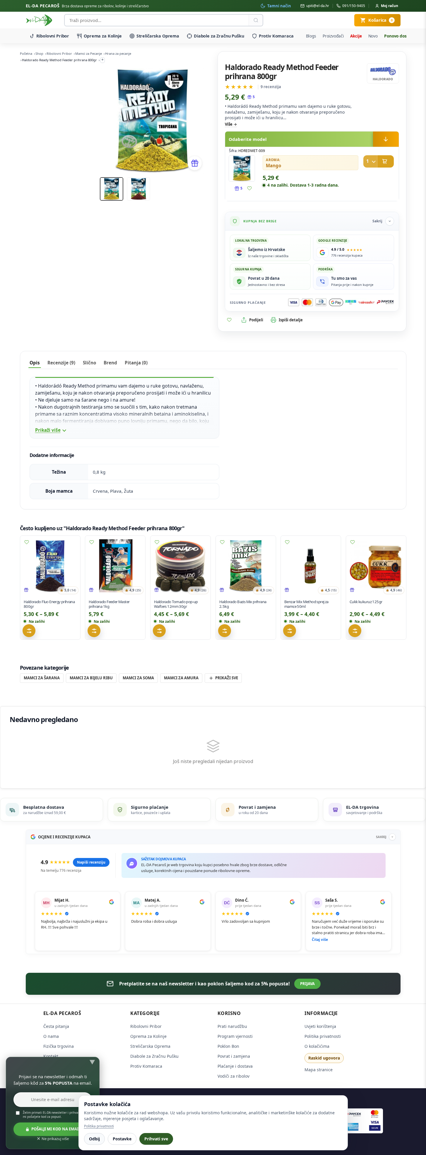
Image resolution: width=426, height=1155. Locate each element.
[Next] (193, 121)
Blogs (311, 36)
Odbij (94, 1139)
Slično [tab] (89, 363)
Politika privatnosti (322, 1036)
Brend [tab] (110, 363)
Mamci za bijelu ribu (91, 677)
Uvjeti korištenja (320, 1026)
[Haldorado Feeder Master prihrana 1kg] (115, 565)
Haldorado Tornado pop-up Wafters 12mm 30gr (176, 604)
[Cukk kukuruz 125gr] (376, 565)
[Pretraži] (256, 20)
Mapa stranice (318, 1069)
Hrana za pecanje (118, 53)
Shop (39, 53)
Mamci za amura (181, 677)
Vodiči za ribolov (233, 1076)
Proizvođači (333, 36)
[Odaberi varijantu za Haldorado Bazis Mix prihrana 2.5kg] (224, 630)
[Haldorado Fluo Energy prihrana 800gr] (50, 565)
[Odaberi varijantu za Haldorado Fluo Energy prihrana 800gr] (29, 630)
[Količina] (370, 161)
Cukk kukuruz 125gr (366, 601)
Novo (373, 36)
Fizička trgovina (58, 1046)
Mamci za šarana (42, 677)
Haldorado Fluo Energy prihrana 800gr (49, 604)
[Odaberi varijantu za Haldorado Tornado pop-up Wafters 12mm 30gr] (159, 630)
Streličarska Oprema (157, 36)
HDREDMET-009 (251, 150)
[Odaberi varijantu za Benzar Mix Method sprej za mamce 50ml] (289, 630)
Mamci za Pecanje (88, 53)
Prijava (307, 983)
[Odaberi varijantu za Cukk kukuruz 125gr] (354, 630)
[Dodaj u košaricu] (378, 161)
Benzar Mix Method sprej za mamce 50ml (306, 604)
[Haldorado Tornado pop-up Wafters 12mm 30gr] (180, 565)
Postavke (122, 1139)
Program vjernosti (235, 1036)
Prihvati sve (156, 1139)
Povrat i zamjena (234, 1056)
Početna (26, 53)
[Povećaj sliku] (242, 168)
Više (228, 124)
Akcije (356, 36)
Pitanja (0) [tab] (136, 363)
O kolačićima (316, 1046)
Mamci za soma (138, 677)
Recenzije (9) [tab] (61, 363)
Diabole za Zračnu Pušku (219, 36)
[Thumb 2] (138, 189)
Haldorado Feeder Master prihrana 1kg (109, 604)
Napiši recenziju (91, 862)
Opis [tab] (35, 363)
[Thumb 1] (111, 189)
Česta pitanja (56, 1026)
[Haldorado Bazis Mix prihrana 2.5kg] (245, 565)
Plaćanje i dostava (235, 1066)
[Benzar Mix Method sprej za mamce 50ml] (310, 565)
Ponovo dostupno (401, 36)
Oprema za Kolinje (103, 36)
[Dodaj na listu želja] (249, 188)
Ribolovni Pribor (52, 36)
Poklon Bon (228, 1046)
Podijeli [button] (256, 320)
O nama (51, 1036)
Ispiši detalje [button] (291, 320)
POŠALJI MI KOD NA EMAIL (56, 1129)
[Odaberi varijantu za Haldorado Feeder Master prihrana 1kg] (94, 630)
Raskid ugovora (324, 1058)
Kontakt (50, 1056)
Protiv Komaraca (276, 36)
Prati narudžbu (232, 1026)
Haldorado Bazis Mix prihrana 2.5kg (242, 604)
